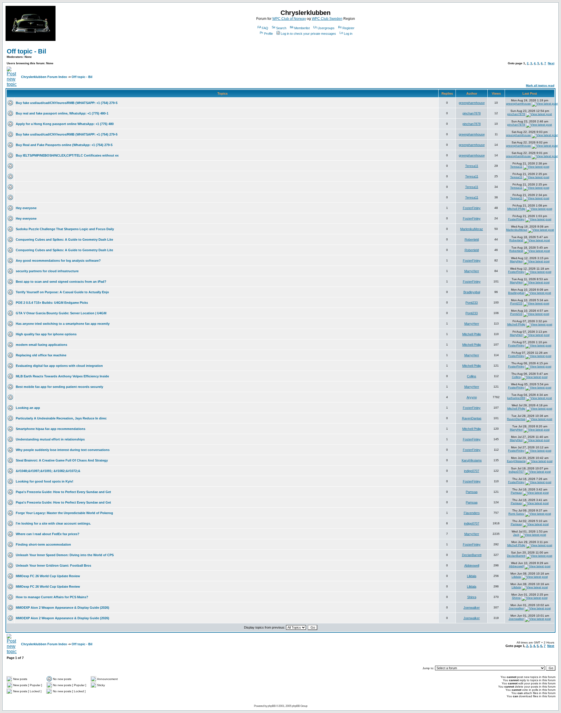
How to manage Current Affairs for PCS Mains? (52, 597)
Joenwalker (471, 607)
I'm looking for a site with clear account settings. (53, 523)
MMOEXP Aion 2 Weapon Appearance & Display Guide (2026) (62, 607)
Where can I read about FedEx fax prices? (47, 534)
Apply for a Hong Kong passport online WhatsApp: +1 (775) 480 (65, 124)
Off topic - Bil (26, 51)
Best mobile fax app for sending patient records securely (59, 386)
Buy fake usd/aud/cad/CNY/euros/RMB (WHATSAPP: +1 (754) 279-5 (66, 103)
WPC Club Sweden (327, 19)
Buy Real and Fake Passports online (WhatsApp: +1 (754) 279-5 (64, 145)
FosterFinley (472, 208)
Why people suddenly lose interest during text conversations (63, 450)
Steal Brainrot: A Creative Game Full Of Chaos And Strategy (62, 460)
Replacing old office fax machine (41, 355)
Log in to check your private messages (308, 33)
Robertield (472, 239)
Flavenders (472, 513)
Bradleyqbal (471, 292)
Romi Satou (516, 513)
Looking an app (28, 408)
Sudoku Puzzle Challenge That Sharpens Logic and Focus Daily (65, 229)
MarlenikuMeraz (471, 229)
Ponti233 (471, 302)
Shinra (471, 597)
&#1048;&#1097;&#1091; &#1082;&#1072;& (48, 471)
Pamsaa (471, 492)
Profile (268, 33)
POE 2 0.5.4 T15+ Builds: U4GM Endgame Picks (52, 302)
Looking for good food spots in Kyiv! (44, 481)
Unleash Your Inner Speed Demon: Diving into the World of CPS (65, 555)
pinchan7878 (472, 113)
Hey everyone (26, 208)
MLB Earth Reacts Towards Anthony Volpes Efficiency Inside (62, 376)
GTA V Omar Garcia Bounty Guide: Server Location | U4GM (61, 313)
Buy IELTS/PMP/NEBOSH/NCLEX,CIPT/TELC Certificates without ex (67, 155)
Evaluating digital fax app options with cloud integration (59, 365)
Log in (348, 33)
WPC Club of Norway (289, 19)
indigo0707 (471, 471)
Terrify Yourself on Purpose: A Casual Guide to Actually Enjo (62, 292)
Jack (516, 534)
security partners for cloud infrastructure (47, 271)
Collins (471, 376)
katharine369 (516, 398)
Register (348, 28)
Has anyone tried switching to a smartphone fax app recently (63, 323)
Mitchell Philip (516, 208)
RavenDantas (472, 418)
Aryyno (472, 397)
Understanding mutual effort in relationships (50, 439)
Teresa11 (471, 166)
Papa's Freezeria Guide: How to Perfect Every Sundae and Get (63, 492)
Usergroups (326, 28)
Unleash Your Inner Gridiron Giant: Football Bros (53, 565)
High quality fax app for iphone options (46, 334)
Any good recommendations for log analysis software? (58, 260)
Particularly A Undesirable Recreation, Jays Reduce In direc (61, 418)
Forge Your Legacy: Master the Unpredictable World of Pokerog (64, 513)
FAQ (265, 28)
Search (281, 28)
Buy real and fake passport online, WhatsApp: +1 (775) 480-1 (62, 113)
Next (551, 63)
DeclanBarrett (472, 555)
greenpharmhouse (472, 103)
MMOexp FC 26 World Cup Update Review (48, 576)
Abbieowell (471, 565)
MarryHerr (516, 261)
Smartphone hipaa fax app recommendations (50, 429)
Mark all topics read (540, 85)
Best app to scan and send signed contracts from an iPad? (61, 281)
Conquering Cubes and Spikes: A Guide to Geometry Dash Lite (64, 239)
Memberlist (302, 28)
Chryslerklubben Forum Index (44, 77)
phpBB (272, 705)
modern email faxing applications (41, 344)
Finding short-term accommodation (43, 544)
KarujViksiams (472, 460)
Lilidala (471, 576)
